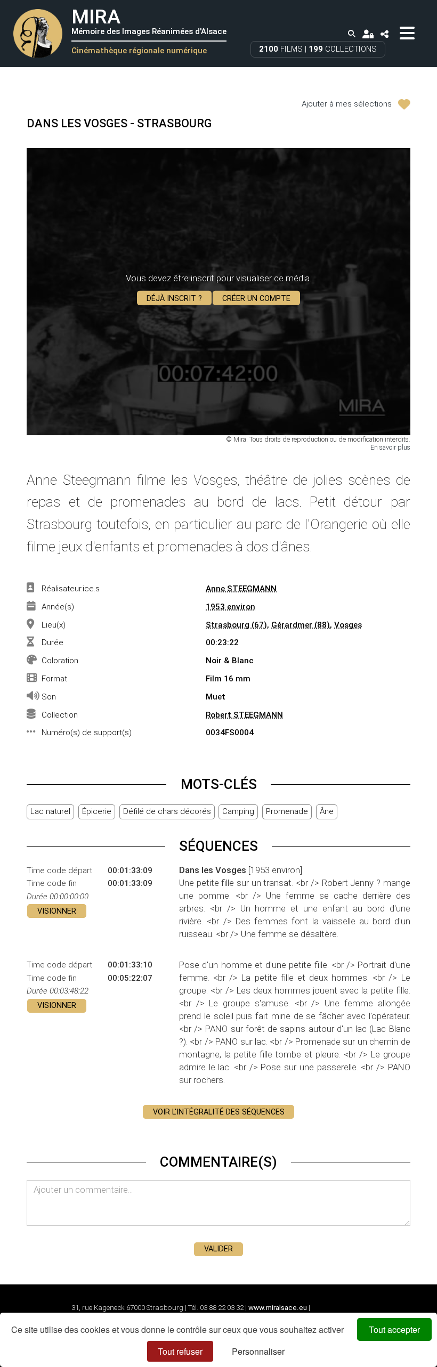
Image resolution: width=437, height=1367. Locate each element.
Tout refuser (180, 1351)
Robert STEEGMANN (244, 715)
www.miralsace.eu (277, 1308)
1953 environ (230, 607)
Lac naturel (50, 811)
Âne (327, 811)
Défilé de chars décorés (167, 811)
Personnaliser (258, 1351)
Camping (238, 811)
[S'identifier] (368, 33)
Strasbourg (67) (236, 625)
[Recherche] (352, 34)
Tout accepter (394, 1329)
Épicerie (96, 811)
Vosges (348, 625)
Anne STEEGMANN (241, 588)
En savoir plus (390, 447)
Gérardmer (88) (300, 625)
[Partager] (384, 33)
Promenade (287, 811)
